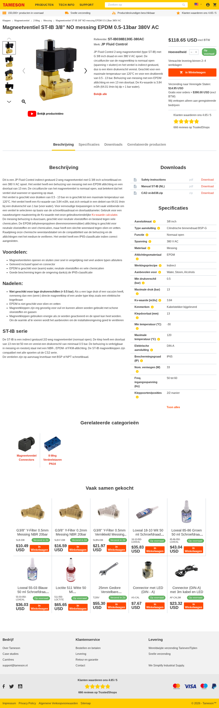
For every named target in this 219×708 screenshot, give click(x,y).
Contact (80, 665)
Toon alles (173, 407)
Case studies (10, 653)
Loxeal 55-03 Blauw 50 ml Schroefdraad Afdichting (32, 592)
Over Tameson (11, 648)
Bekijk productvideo (50, 113)
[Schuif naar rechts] (24, 71)
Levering (81, 653)
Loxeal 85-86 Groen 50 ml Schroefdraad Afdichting (186, 534)
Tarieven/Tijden (188, 648)
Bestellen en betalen (88, 648)
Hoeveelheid (177, 52)
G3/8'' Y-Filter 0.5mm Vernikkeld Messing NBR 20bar (109, 534)
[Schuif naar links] (86, 71)
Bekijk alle (100, 94)
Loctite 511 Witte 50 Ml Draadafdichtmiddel (71, 592)
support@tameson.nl (15, 665)
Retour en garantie (87, 659)
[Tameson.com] (14, 5)
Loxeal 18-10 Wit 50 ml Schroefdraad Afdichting (148, 534)
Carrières (8, 659)
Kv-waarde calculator (104, 214)
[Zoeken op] (184, 5)
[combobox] (146, 5)
